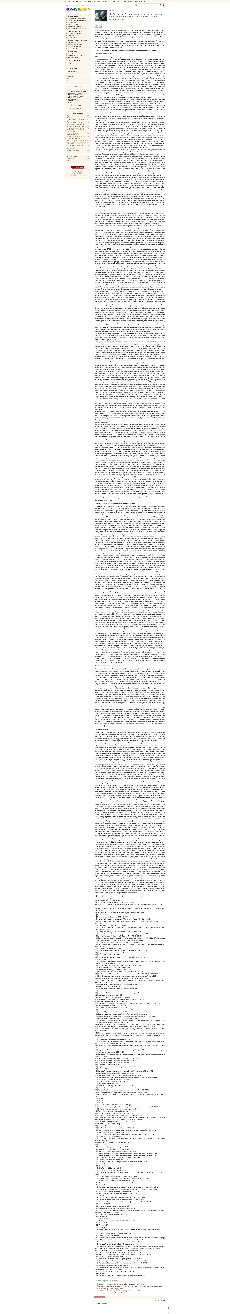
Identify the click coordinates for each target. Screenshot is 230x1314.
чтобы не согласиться (75, 97)
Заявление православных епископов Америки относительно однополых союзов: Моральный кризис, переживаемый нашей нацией (129, 1287)
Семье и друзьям (74, 60)
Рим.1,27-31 (145, 696)
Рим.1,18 (161, 682)
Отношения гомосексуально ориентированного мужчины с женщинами (76, 130)
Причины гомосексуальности (77, 20)
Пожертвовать (99, 1297)
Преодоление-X (78, 8)
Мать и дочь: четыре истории (76, 140)
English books (72, 71)
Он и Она (70, 53)
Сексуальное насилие (74, 26)
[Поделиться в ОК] (158, 1300)
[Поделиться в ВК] (155, 1300)
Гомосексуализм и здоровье (76, 18)
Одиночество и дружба (75, 55)
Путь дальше (72, 51)
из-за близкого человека (76, 93)
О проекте (70, 77)
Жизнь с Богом (72, 48)
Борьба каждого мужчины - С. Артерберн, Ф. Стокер (76, 137)
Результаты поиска (73, 150)
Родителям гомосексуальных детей (76, 116)
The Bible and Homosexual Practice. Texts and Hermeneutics (75, 147)
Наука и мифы (73, 16)
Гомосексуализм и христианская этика (73, 133)
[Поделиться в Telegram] (161, 1300)
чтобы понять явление (75, 94)
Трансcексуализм (73, 24)
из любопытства (73, 99)
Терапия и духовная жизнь (77, 40)
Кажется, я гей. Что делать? (75, 126)
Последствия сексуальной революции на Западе (114, 1292)
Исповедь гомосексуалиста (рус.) (75, 120)
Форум (69, 79)
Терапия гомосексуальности (76, 44)
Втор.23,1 (103, 861)
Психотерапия (72, 42)
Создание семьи (73, 57)
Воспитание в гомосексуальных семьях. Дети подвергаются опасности (121, 1284)
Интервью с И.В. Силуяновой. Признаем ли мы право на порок (119, 1290)
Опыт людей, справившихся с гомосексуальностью (76, 142)
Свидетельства (73, 63)
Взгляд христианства (74, 33)
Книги (70, 66)
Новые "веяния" (112, 10)
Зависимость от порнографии (77, 28)
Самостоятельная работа (75, 46)
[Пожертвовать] (168, 1308)
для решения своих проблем (77, 91)
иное (69, 102)
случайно (71, 100)
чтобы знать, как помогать (76, 96)
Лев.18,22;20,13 (140, 679)
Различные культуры (74, 35)
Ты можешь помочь (73, 81)
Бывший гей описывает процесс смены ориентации (75, 123)
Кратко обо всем (74, 68)
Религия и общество (75, 31)
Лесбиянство (72, 22)
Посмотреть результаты (77, 108)
